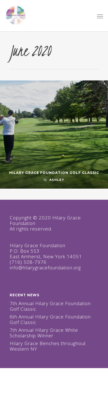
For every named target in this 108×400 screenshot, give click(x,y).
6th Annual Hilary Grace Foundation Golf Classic (50, 319)
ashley (56, 180)
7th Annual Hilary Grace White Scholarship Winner (44, 332)
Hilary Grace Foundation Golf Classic (54, 173)
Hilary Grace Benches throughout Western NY (48, 346)
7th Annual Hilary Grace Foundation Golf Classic (50, 306)
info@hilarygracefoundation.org (45, 267)
